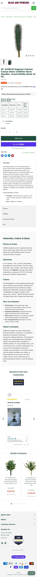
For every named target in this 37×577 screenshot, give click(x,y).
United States (18, 550)
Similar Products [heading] (18, 453)
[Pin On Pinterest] (12, 155)
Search (18, 573)
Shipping (5, 214)
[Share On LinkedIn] (9, 155)
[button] (14, 417)
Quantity (3, 128)
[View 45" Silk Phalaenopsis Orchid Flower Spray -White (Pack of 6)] (27, 439)
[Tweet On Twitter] (5, 155)
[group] (11, 479)
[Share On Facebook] (2, 155)
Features (5, 208)
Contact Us (4, 538)
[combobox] (16, 8)
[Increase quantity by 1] (16, 132)
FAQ (4, 224)
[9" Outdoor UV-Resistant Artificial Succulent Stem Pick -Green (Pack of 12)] (11, 467)
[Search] (33, 8)
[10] (4, 62)
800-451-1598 (5, 535)
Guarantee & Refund (8, 219)
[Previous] (3, 419)
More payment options (18, 148)
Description (6, 163)
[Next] (34, 419)
